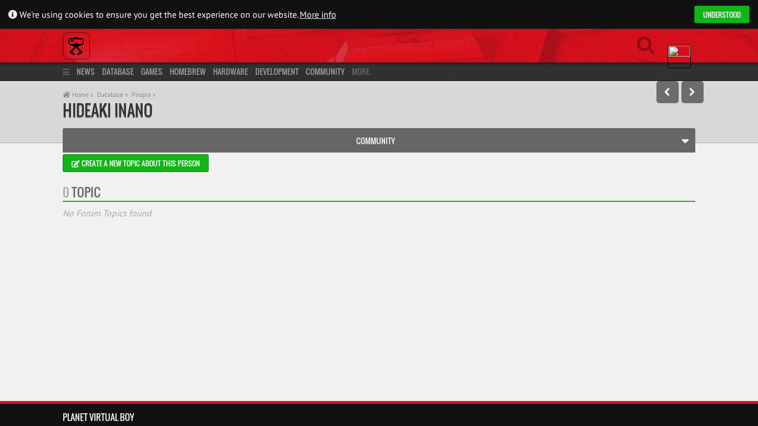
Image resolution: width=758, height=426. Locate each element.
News (86, 71)
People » (144, 94)
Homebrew (188, 71)
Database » (112, 94)
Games (152, 71)
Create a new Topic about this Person (140, 163)
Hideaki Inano (108, 110)
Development (277, 71)
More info (318, 14)
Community (325, 71)
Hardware (230, 71)
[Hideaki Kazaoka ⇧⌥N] (692, 92)
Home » (82, 94)
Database (118, 71)
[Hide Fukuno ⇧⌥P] (667, 92)
